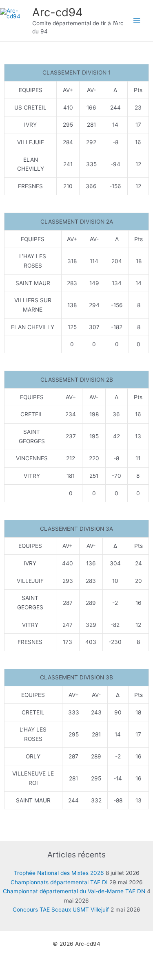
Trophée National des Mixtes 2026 (59, 873)
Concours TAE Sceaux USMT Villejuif (61, 909)
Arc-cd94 (57, 12)
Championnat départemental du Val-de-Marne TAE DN (74, 891)
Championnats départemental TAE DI (59, 882)
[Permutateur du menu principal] (137, 20)
